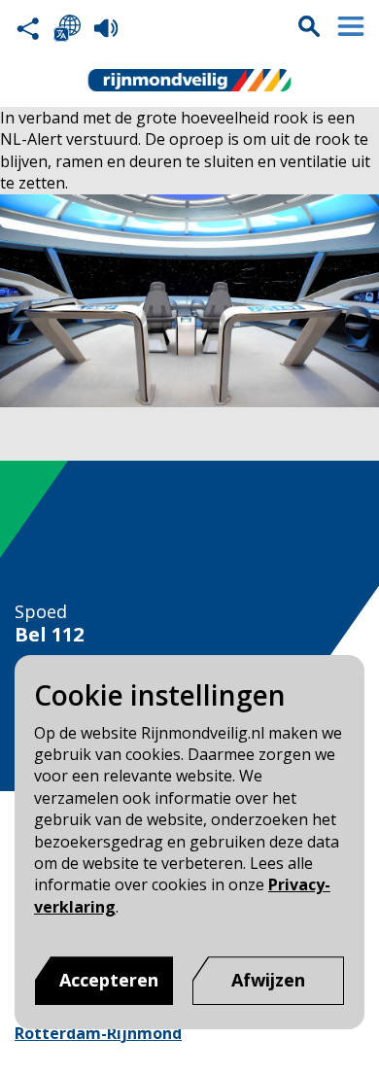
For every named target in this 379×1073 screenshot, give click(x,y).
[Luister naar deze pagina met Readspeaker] (106, 28)
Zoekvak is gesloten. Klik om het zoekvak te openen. (309, 26)
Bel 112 (49, 634)
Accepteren (108, 979)
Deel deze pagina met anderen (28, 28)
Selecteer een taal (67, 28)
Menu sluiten (350, 26)
